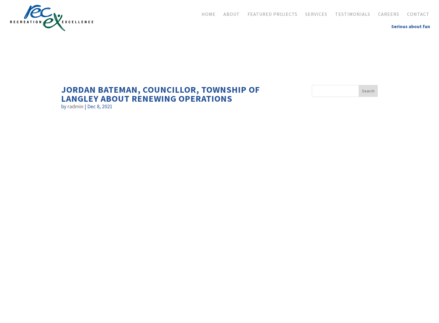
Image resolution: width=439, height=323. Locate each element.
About (231, 14)
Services (316, 14)
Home (209, 14)
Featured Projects (272, 14)
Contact (418, 14)
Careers (388, 14)
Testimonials (352, 14)
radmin (75, 106)
